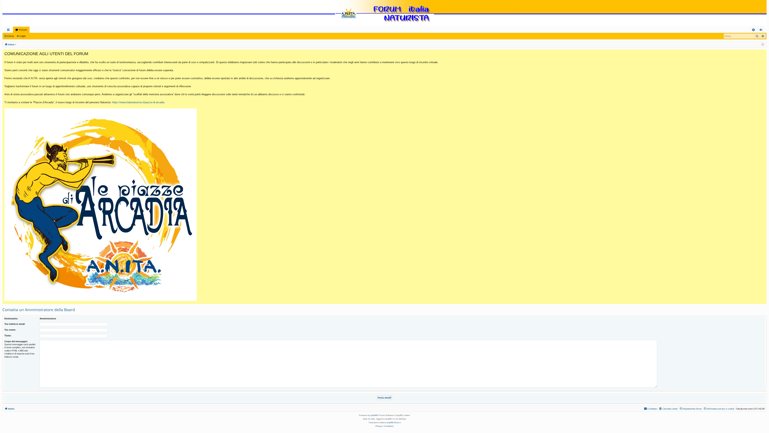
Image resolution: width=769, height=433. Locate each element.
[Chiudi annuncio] (763, 53)
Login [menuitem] (761, 30)
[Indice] (384, 13)
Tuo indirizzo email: (14, 324)
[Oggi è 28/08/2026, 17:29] (762, 44)
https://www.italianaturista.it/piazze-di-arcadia (138, 102)
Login (23, 36)
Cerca (10, 36)
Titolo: (7, 335)
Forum (23, 29)
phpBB (374, 415)
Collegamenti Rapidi (9, 30)
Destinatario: (11, 318)
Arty (373, 419)
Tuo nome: (10, 330)
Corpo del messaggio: (16, 341)
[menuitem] (753, 30)
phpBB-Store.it (394, 422)
